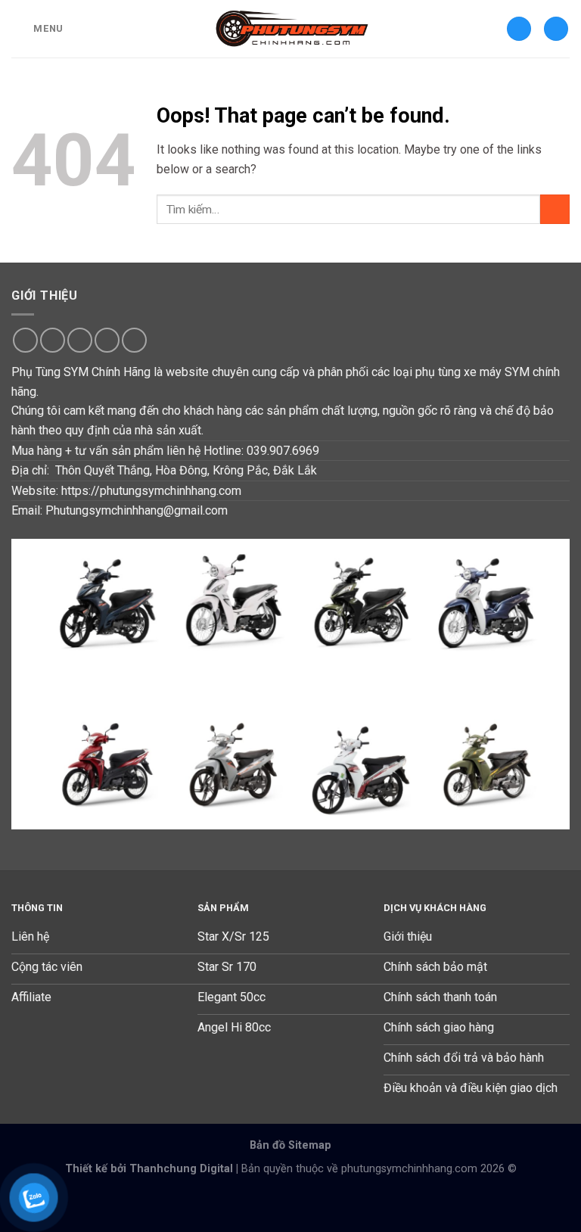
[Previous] (41, 684)
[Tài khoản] (519, 29)
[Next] (539, 684)
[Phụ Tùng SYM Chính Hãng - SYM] (291, 28)
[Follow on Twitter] (79, 340)
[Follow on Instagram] (52, 340)
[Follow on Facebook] (25, 340)
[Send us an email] (107, 340)
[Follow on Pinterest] (134, 340)
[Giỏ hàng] (556, 29)
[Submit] (555, 209)
